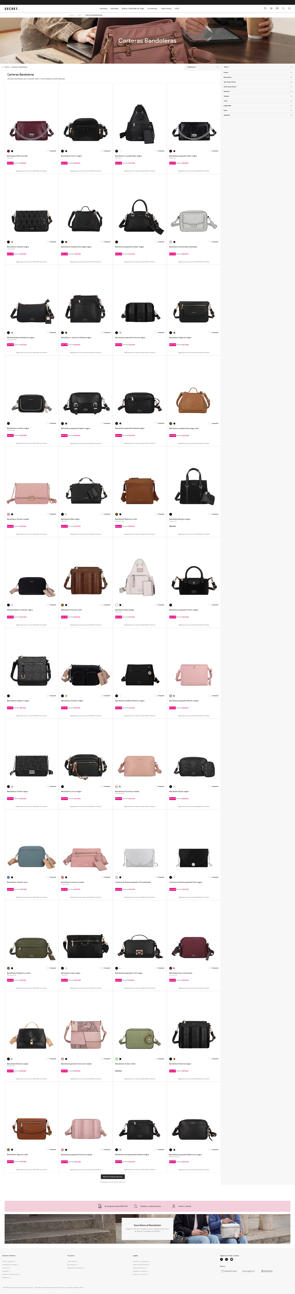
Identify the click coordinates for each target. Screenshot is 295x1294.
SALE (177, 8)
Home (71, 15)
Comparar (52, 151)
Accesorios (152, 8)
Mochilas (114, 8)
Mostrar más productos (112, 1177)
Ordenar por (191, 67)
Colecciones (166, 8)
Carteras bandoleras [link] (93, 15)
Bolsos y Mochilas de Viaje (133, 8)
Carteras (103, 8)
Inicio (79, 15)
